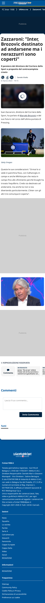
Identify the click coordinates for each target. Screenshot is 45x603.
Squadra (5, 521)
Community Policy (9, 587)
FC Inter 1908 (8, 9)
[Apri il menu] (3, 3)
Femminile (6, 541)
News (4, 518)
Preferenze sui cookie (11, 597)
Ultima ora (23, 9)
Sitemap (5, 584)
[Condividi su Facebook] (7, 77)
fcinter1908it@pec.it (22, 502)
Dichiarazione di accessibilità (14, 594)
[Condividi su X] (12, 77)
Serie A (5, 531)
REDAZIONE (7, 558)
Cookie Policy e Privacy (11, 590)
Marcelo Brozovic (28, 115)
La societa (6, 524)
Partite (5, 528)
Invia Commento (30, 414)
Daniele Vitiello (22, 77)
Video (4, 551)
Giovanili (5, 538)
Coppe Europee (8, 544)
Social (4, 555)
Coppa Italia (7, 548)
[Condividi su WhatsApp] (2, 77)
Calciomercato (8, 534)
